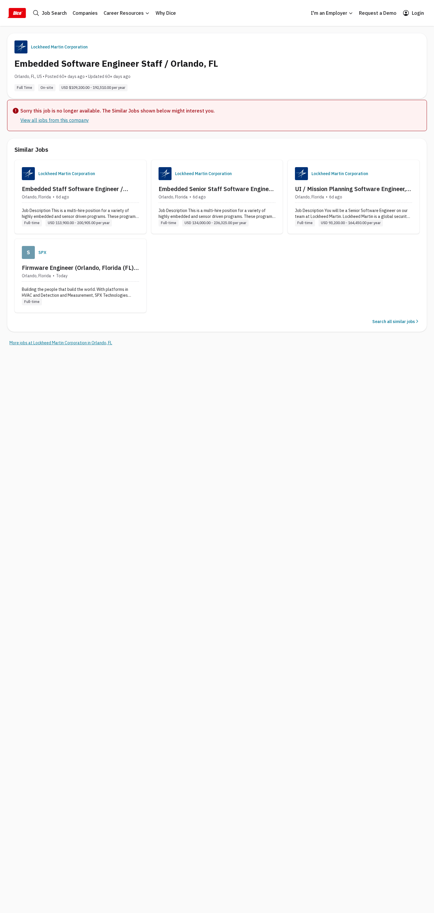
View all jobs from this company (54, 120)
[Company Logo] (28, 173)
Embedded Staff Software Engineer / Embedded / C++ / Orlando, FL (72, 189)
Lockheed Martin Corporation (59, 47)
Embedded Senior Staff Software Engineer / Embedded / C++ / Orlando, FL (216, 189)
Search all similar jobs (393, 321)
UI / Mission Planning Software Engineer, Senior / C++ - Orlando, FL (350, 189)
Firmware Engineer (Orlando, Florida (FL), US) (78, 268)
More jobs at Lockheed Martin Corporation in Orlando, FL (60, 342)
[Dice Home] (16, 13)
